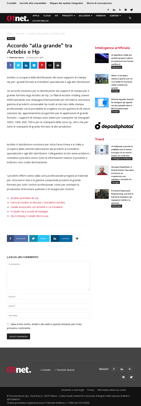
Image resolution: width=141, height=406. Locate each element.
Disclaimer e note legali (72, 389)
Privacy (90, 389)
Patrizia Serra (16, 57)
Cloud (47, 15)
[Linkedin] (114, 10)
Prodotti (67, 15)
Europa (115, 91)
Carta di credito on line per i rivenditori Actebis (37, 202)
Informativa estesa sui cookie (111, 389)
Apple (35, 15)
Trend (99, 139)
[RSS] (119, 10)
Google (115, 182)
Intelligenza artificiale (112, 48)
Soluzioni (84, 15)
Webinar (101, 15)
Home (10, 33)
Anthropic (116, 206)
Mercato (20, 33)
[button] (130, 18)
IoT (56, 15)
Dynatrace (116, 67)
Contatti (11, 3)
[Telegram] (125, 10)
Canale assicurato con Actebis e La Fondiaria (36, 207)
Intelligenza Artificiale (121, 158)
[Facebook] (108, 10)
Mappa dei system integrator (66, 3)
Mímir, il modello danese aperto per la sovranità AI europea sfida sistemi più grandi (121, 81)
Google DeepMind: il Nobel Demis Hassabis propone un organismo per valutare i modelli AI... (122, 173)
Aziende (114, 15)
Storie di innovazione (99, 3)
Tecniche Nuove (65, 369)
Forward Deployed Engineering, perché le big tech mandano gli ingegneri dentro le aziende (122, 196)
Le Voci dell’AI (40, 20)
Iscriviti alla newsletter (33, 3)
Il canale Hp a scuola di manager (29, 211)
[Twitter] (131, 10)
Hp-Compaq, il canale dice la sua (29, 216)
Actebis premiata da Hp (24, 198)
